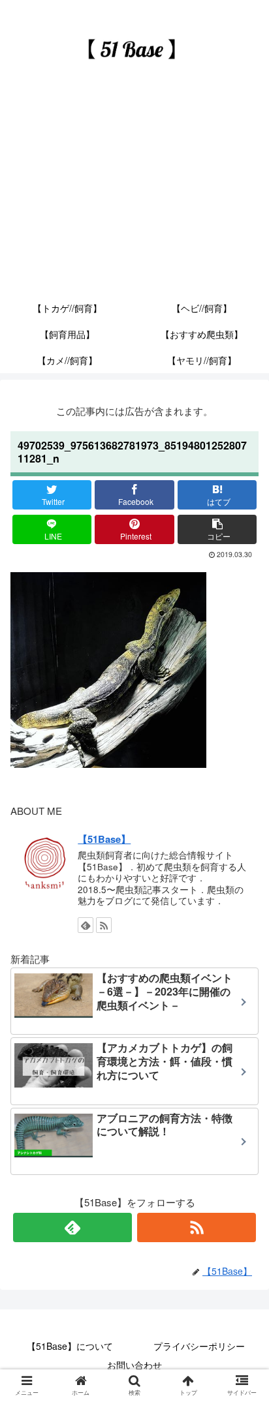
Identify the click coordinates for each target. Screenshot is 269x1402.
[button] (243, 1200)
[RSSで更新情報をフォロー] (104, 925)
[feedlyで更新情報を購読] (85, 925)
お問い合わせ (134, 1364)
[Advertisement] (134, 196)
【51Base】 (104, 839)
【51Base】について (70, 1345)
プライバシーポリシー (199, 1345)
